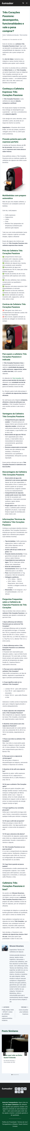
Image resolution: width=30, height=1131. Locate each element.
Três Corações (16, 378)
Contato (15, 1126)
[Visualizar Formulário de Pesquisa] (23, 3)
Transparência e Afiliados (10, 1124)
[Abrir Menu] (26, 3)
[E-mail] (25, 1088)
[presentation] (15, 1043)
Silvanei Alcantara (17, 946)
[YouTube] (22, 1088)
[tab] (13, 1074)
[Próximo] (25, 1054)
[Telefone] (22, 1091)
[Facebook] (16, 1088)
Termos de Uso (22, 1122)
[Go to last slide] (4, 1054)
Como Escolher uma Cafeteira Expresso (23, 1010)
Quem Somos (23, 1124)
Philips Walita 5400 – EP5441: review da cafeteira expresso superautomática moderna (8, 1013)
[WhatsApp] (16, 1091)
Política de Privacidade (9, 1122)
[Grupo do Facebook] (19, 1091)
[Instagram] (19, 1088)
